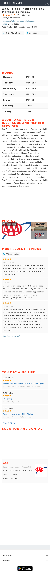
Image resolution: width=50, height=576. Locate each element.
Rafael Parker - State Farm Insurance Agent (23, 384)
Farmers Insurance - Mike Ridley (18, 414)
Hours (4, 24)
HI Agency (7, 399)
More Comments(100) (11, 336)
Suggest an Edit (10, 479)
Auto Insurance (17, 21)
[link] (16, 230)
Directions (33, 33)
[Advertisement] (25, 53)
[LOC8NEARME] (13, 3)
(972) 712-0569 (12, 33)
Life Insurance (30, 21)
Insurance (6, 21)
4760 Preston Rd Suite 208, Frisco (18, 470)
